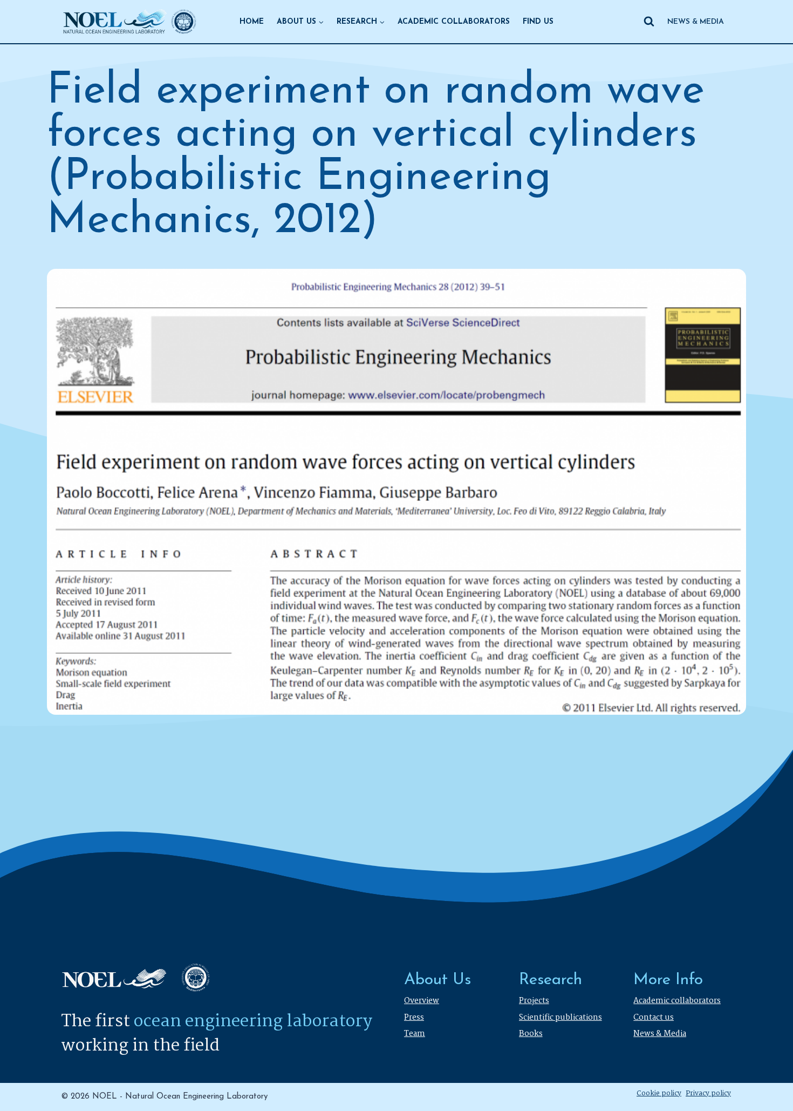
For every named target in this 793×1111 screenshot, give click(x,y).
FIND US (538, 22)
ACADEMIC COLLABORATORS (454, 22)
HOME (252, 22)
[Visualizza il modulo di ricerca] (649, 21)
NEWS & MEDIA (695, 22)
